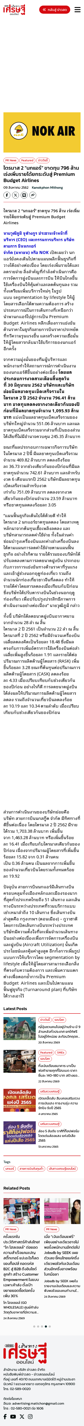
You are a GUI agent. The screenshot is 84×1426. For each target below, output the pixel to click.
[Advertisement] (42, 64)
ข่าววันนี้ (43, 160)
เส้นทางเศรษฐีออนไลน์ (62, 1168)
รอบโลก (59, 1020)
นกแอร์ (9, 1168)
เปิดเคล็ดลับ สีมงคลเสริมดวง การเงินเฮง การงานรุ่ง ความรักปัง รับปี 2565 (59, 1103)
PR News (11, 160)
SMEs (60, 1052)
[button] (34, 1326)
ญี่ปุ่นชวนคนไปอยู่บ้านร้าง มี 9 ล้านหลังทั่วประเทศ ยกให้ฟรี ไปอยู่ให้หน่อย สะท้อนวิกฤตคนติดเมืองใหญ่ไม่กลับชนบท (59, 1034)
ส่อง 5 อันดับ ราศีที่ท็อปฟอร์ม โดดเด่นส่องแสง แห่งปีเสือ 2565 (58, 1135)
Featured (27, 160)
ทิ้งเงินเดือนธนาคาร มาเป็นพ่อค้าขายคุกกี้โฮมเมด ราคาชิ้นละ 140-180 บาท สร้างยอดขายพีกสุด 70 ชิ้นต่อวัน (58, 1073)
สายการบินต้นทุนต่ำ (31, 1168)
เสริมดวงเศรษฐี (49, 1091)
